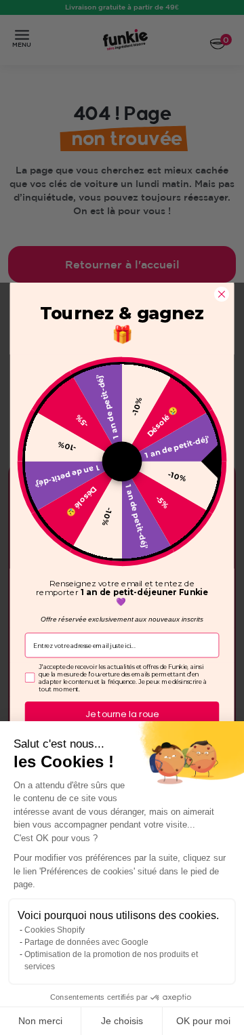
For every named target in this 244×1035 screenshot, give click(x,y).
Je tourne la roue (122, 714)
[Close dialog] (221, 294)
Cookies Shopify (54, 930)
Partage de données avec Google (86, 942)
